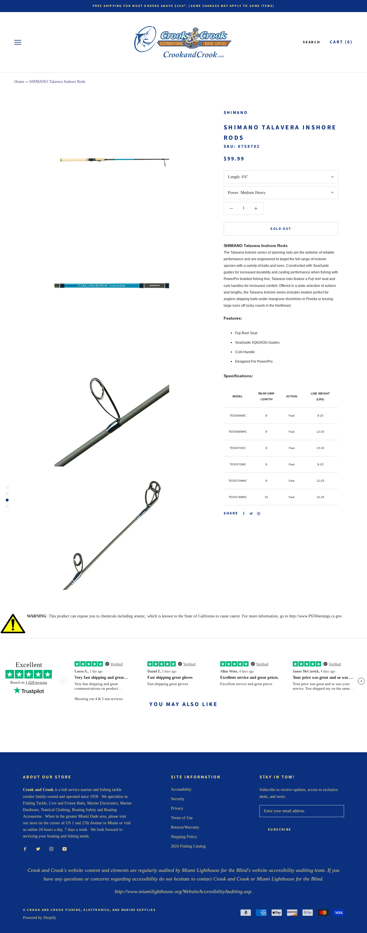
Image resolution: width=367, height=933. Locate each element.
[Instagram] (51, 848)
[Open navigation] (17, 42)
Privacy (177, 808)
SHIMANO (236, 113)
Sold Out (280, 228)
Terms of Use (182, 818)
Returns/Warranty (185, 827)
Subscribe (280, 829)
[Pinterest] (258, 513)
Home (19, 81)
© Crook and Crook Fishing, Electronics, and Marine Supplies (89, 910)
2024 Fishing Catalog (188, 846)
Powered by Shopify (39, 917)
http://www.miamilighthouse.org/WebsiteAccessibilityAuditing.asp (183, 891)
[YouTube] (65, 848)
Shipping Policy (184, 837)
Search (312, 42)
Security (177, 799)
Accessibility (181, 789)
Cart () (341, 42)
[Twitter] (251, 513)
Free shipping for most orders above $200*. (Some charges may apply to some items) (183, 6)
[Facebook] (243, 513)
